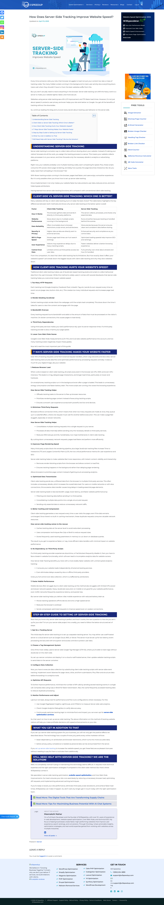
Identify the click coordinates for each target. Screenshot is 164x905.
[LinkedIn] (79, 832)
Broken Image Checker (137, 131)
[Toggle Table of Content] (93, 115)
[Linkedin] (2, 32)
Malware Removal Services (69, 886)
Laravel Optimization (94, 875)
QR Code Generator (136, 162)
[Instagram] (2, 27)
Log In (137, 4)
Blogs (122, 4)
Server (39, 842)
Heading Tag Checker (136, 137)
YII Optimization (92, 878)
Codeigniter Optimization (95, 872)
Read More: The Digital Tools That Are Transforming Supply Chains (70, 797)
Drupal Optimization (67, 882)
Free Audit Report (8, 816)
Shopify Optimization (67, 872)
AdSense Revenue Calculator (139, 156)
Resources (114, 4)
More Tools (132, 168)
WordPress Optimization (68, 869)
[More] (2, 37)
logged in (43, 856)
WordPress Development (95, 885)
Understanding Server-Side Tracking (46, 119)
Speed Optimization (76, 4)
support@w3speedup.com (123, 875)
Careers (114, 900)
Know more (127, 37)
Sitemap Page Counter (137, 119)
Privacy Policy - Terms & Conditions (91, 900)
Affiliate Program (52, 900)
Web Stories (107, 900)
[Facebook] (2, 12)
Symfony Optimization (94, 882)
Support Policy (63, 900)
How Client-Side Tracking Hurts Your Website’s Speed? (52, 126)
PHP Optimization (66, 879)
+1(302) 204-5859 (119, 872)
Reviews (105, 4)
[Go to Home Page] (32, 4)
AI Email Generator (135, 125)
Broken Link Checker (136, 143)
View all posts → (50, 836)
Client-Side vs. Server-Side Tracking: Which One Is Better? (53, 123)
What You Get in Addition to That (45, 136)
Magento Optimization (67, 876)
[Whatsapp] (2, 22)
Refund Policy (73, 900)
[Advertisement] (137, 56)
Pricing (97, 4)
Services (89, 4)
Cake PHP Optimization (95, 868)
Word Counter (133, 150)
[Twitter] (2, 17)
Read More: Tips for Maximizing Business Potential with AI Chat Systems (73, 804)
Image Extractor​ (134, 113)
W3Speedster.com (37, 902)
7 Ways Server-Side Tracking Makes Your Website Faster (53, 129)
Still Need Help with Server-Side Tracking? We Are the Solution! (55, 139)
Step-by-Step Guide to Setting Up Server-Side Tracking (52, 132)
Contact (129, 4)
